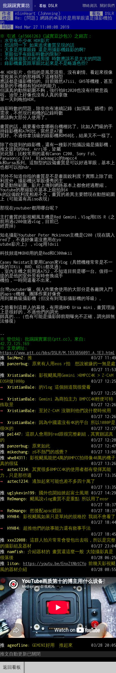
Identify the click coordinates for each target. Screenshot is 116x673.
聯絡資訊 (89, 5)
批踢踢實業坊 (16, 5)
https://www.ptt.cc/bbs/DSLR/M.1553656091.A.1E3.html (57, 352)
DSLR (48, 5)
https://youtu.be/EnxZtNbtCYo (54, 563)
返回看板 (12, 667)
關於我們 (107, 5)
